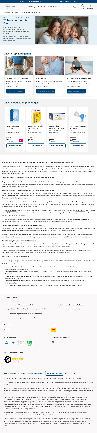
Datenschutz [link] (22, 373)
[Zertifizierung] (21, 342)
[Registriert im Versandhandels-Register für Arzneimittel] (29, 343)
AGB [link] (5, 373)
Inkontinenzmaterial (17, 230)
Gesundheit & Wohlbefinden (35, 250)
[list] (50, 128)
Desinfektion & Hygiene (80, 244)
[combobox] (52, 6)
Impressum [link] (12, 373)
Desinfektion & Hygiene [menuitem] (11, 13)
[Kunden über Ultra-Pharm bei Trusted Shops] (14, 359)
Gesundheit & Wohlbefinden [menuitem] (30, 13)
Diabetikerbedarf (12, 195)
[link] (54, 373)
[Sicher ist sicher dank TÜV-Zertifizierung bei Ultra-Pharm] (6, 342)
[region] (48, 76)
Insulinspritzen (80, 210)
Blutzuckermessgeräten (80, 202)
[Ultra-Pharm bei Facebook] (52, 341)
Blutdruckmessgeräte (77, 219)
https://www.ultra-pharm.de (64, 388)
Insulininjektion (11, 210)
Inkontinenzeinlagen (25, 234)
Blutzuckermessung (41, 202)
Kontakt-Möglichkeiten (36, 373)
